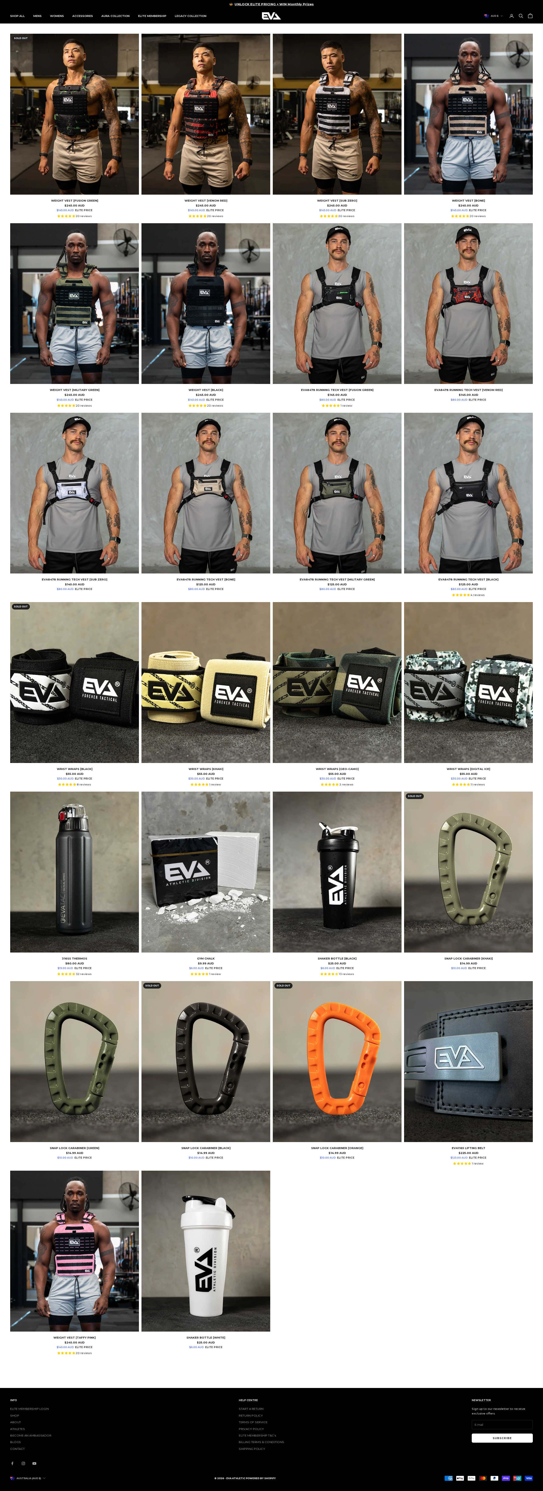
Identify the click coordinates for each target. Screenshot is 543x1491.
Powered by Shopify (261, 1478)
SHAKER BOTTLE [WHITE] (205, 1337)
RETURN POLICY (251, 1415)
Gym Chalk (206, 958)
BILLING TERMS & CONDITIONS (261, 1442)
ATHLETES (17, 1429)
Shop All (17, 16)
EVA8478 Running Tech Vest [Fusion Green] (337, 390)
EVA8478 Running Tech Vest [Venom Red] (468, 390)
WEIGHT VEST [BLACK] (206, 390)
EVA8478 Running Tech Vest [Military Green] (337, 579)
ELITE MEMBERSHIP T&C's (257, 1435)
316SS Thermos (74, 958)
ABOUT (15, 1422)
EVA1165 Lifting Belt (468, 1148)
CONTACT (17, 1449)
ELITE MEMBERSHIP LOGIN (29, 1408)
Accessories (82, 16)
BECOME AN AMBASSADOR (30, 1435)
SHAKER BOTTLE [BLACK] (337, 958)
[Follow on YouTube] (34, 1463)
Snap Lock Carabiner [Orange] (337, 1148)
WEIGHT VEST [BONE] (468, 200)
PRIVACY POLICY (251, 1429)
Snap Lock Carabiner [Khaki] (468, 958)
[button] (66, 216)
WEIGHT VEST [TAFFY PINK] (74, 1337)
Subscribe (502, 1438)
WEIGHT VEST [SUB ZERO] (337, 200)
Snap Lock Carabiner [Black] (206, 1148)
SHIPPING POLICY (252, 1449)
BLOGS (15, 1442)
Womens (57, 16)
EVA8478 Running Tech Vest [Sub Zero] (74, 579)
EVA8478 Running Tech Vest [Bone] (206, 579)
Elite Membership (152, 16)
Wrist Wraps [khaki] (206, 769)
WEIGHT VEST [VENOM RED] (206, 200)
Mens (37, 16)
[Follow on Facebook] (12, 1463)
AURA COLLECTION (115, 16)
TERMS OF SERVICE (253, 1422)
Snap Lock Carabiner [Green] (74, 1148)
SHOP (14, 1415)
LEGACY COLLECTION (190, 16)
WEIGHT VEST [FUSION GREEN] (74, 200)
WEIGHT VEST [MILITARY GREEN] (74, 390)
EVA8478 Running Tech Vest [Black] (468, 579)
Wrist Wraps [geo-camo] (337, 769)
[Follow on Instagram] (23, 1463)
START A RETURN (251, 1408)
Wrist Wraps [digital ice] (468, 769)
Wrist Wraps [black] (74, 769)
